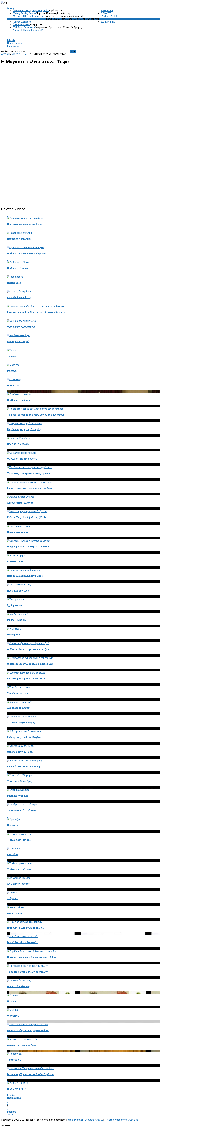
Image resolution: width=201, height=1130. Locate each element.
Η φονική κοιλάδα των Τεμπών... (25, 927)
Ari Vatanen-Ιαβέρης (18, 883)
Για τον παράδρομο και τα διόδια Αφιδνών (30, 1074)
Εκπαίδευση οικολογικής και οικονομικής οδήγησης (73, 19)
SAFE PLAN (107, 10)
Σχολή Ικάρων (14, 605)
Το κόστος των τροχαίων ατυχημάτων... (29, 473)
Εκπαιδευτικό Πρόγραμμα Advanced (63, 16)
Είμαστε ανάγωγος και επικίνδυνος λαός (29, 488)
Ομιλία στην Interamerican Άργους (26, 253)
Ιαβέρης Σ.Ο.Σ (56, 10)
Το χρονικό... (14, 1059)
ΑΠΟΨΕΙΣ (106, 13)
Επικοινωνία (13, 46)
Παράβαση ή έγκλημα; (19, 238)
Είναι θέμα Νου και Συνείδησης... (25, 766)
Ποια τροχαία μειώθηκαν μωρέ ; (25, 576)
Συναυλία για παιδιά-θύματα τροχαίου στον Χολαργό (36, 312)
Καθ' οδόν (12, 854)
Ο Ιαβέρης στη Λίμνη (18, 400)
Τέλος (10, 1114)
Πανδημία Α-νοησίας (18, 532)
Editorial (11, 40)
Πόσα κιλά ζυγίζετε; (18, 590)
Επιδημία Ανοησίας (17, 795)
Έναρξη (11, 1095)
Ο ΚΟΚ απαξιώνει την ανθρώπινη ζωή (28, 649)
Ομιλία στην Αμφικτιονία (21, 326)
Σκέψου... (12, 898)
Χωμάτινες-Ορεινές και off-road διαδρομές (59, 27)
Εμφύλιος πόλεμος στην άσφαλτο (26, 678)
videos (25, 54)
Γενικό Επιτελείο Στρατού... (22, 942)
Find (73, 51)
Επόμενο (11, 1111)
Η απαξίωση (13, 634)
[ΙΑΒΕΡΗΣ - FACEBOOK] (159, 51)
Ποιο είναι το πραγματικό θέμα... (25, 224)
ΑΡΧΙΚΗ (11, 7)
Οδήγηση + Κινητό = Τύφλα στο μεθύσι (28, 546)
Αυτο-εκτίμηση (15, 561)
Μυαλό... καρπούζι (17, 620)
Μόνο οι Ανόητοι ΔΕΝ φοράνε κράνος (28, 1030)
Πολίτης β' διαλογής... (19, 444)
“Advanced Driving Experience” (28, 16)
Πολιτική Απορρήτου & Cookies (121, 1119)
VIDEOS (105, 19)
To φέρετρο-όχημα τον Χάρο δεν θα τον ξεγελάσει (35, 414)
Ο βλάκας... (13, 1015)
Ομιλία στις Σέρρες (17, 268)
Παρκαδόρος (14, 282)
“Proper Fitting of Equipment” (28, 30)
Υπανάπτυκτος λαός (18, 693)
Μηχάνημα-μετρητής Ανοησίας (24, 429)
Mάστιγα (11, 370)
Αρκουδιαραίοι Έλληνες (20, 502)
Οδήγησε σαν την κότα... (20, 752)
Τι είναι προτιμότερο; (19, 840)
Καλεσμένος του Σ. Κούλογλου (24, 737)
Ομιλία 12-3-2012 (16, 1089)
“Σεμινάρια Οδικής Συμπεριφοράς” (31, 10)
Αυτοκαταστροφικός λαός (21, 1045)
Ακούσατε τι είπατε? (18, 708)
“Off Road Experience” (24, 27)
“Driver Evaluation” (22, 21)
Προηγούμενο (14, 1097)
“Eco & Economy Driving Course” (29, 19)
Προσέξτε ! (13, 825)
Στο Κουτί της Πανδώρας (21, 722)
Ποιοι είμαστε (14, 43)
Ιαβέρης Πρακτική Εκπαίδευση (53, 13)
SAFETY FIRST (109, 21)
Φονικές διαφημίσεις (19, 297)
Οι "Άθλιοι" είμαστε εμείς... (22, 458)
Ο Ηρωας (12, 1001)
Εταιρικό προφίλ (94, 1119)
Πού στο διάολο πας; (18, 986)
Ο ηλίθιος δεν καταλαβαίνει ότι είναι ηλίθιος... (33, 957)
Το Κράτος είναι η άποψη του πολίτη (27, 971)
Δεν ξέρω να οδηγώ (18, 341)
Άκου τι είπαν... (15, 913)
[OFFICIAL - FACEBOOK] (157, 51)
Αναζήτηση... (7, 51)
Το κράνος (13, 356)
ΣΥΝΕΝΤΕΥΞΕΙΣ (109, 16)
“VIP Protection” (21, 24)
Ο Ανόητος (13, 385)
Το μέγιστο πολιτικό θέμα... (22, 810)
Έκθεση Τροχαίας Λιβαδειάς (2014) (26, 517)
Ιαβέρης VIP (36, 24)
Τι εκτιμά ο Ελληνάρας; (20, 781)
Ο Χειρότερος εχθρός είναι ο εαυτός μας (30, 664)
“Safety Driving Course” (25, 13)
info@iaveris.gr (75, 1119)
